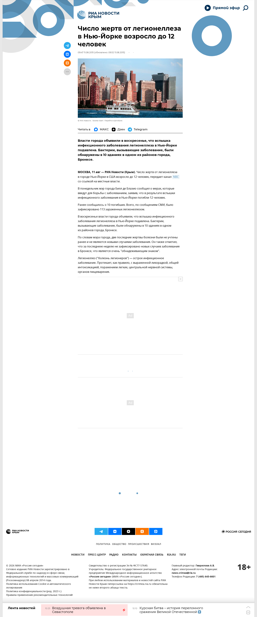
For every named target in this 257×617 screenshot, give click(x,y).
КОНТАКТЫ (129, 555)
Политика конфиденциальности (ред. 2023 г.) (33, 592)
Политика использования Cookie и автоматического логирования (38, 586)
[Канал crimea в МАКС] (155, 531)
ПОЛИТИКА (103, 544)
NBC (176, 177)
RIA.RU (171, 555)
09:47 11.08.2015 (86, 52)
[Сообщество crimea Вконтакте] (115, 531)
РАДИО (114, 555)
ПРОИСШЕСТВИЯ (138, 544)
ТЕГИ (182, 555)
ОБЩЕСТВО (119, 544)
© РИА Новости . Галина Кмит (90, 120)
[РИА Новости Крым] (98, 15)
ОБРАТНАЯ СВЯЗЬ (151, 555)
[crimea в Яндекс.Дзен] (128, 531)
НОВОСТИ (77, 555)
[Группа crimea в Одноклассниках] (142, 531)
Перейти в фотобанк (113, 120)
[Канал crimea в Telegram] (101, 531)
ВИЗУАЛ (156, 544)
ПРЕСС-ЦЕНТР (97, 555)
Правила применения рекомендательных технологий (39, 595)
